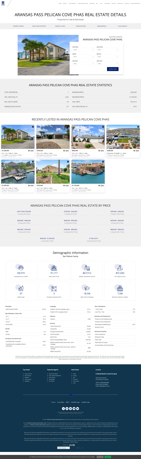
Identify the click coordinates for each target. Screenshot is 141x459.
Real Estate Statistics (39, 26)
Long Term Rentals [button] (135, 3)
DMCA (67, 402)
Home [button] (60, 3)
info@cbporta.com (104, 386)
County (75, 375)
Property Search (18, 26)
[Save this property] (32, 127)
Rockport (27, 377)
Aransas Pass (28, 379)
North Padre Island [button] (83, 3)
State (74, 373)
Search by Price (81, 26)
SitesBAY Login (86, 402)
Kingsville (27, 381)
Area (74, 383)
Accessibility (60, 402)
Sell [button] (101, 3)
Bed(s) (74, 54)
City (74, 377)
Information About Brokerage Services (64, 416)
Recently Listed (60, 26)
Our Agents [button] (107, 3)
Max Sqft (99, 61)
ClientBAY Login (75, 402)
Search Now (113, 69)
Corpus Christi (28, 373)
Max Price (100, 47)
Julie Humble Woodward (55, 375)
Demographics (101, 26)
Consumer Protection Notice (79, 416)
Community (76, 381)
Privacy (53, 402)
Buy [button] (97, 3)
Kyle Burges (52, 379)
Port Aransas (28, 375)
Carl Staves (51, 381)
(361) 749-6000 (104, 384)
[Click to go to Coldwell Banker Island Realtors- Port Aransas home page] (4, 3)
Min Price (75, 47)
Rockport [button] (91, 3)
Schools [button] (114, 3)
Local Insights (122, 26)
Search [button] (65, 3)
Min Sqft (75, 61)
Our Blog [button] (127, 3)
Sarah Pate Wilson (53, 373)
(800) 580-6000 (105, 382)
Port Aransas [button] (72, 3)
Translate (81, 448)
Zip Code (75, 379)
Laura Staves (52, 377)
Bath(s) (99, 54)
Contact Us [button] (120, 3)
